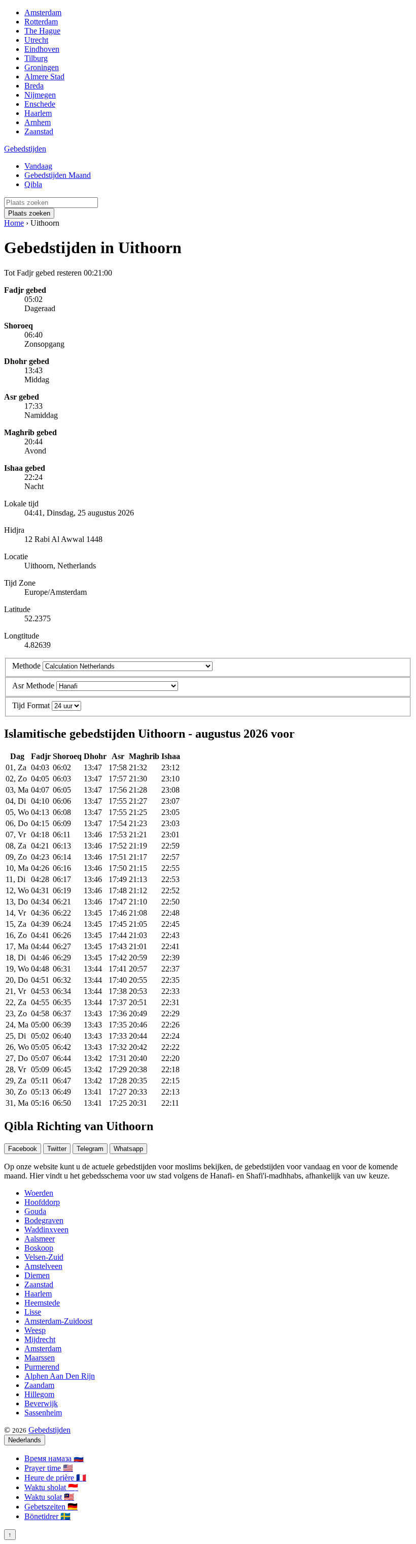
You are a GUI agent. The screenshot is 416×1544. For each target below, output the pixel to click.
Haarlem (38, 113)
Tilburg (36, 58)
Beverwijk (41, 1403)
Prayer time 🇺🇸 (48, 1468)
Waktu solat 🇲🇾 (49, 1497)
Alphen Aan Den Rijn (59, 1376)
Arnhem (37, 122)
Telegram (90, 1149)
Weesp (35, 1330)
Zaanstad (38, 131)
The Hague (42, 30)
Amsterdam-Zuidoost (58, 1321)
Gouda (35, 1211)
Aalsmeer (39, 1238)
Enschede (39, 104)
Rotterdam (41, 21)
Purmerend (41, 1367)
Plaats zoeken (29, 213)
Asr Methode (33, 685)
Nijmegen (40, 94)
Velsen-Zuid (43, 1257)
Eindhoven (41, 49)
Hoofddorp (42, 1202)
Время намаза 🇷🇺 (54, 1458)
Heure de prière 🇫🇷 (55, 1477)
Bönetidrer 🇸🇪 (47, 1516)
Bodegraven (43, 1220)
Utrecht (36, 40)
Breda (34, 85)
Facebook (22, 1149)
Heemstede (42, 1302)
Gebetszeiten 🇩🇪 (51, 1506)
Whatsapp (128, 1149)
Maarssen (39, 1357)
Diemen (37, 1275)
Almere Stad (44, 76)
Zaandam (39, 1385)
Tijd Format (31, 705)
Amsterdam (42, 12)
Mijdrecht (39, 1339)
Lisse (32, 1312)
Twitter (56, 1149)
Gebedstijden (25, 148)
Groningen (41, 67)
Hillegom (39, 1394)
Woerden (38, 1193)
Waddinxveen (46, 1229)
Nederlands (24, 1440)
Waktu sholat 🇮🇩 (51, 1487)
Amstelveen (43, 1266)
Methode (26, 665)
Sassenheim (43, 1412)
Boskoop (38, 1248)
